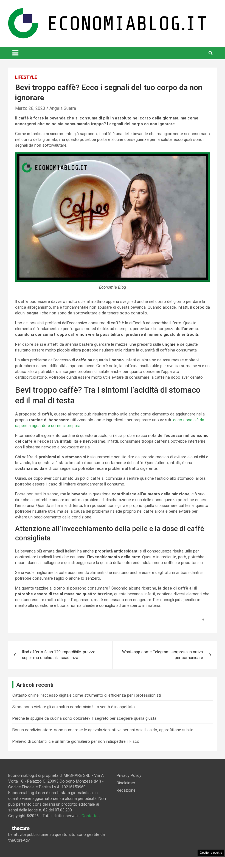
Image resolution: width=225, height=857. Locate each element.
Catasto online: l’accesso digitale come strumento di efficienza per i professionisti (86, 695)
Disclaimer (126, 782)
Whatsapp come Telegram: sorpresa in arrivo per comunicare (162, 654)
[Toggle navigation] (15, 53)
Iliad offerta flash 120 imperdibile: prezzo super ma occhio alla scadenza (58, 654)
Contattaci (90, 815)
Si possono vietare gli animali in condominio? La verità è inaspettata (73, 706)
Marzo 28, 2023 (30, 108)
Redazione (126, 790)
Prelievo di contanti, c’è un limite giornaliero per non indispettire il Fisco (75, 741)
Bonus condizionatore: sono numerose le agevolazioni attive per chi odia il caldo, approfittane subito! (103, 729)
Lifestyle (26, 77)
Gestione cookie (211, 853)
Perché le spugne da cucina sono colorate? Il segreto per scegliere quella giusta (84, 718)
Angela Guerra (62, 108)
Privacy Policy (129, 775)
